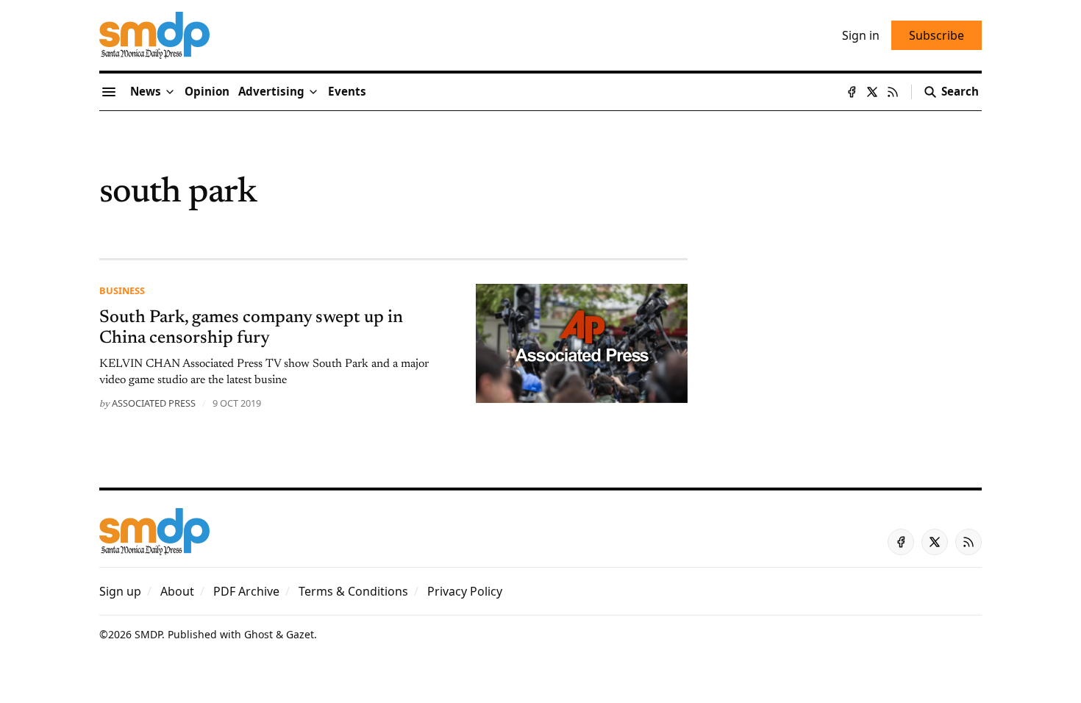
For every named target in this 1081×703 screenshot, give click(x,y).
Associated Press (154, 403)
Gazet (300, 634)
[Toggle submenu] (170, 92)
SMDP (148, 634)
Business (122, 290)
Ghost (258, 634)
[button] (271, 92)
